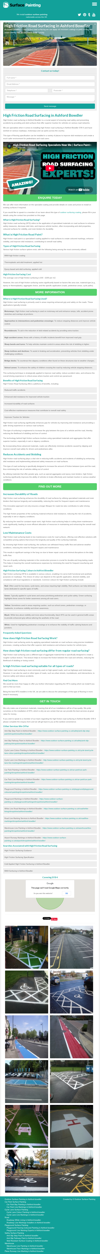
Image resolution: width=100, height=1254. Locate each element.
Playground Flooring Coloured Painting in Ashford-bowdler (30, 1228)
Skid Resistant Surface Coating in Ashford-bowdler (27, 1241)
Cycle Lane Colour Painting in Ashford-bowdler (26, 1212)
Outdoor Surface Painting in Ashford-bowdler (23, 1199)
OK (66, 893)
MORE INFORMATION (50, 292)
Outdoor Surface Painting (84, 1199)
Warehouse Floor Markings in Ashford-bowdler (26, 1249)
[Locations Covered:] (4, 4)
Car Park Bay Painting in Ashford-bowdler (24, 1204)
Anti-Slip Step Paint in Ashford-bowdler (22, 1236)
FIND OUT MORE (50, 486)
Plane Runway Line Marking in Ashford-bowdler (24, 1251)
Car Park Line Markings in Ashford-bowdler (24, 1207)
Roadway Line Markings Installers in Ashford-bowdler (28, 1223)
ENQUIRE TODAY (50, 197)
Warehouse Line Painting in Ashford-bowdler (25, 1246)
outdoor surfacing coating (70, 212)
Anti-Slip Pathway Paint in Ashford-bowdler (24, 1238)
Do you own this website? (43, 893)
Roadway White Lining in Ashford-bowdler (24, 1220)
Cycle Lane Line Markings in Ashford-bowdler (25, 1215)
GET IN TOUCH (50, 701)
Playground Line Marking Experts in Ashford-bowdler (28, 1230)
